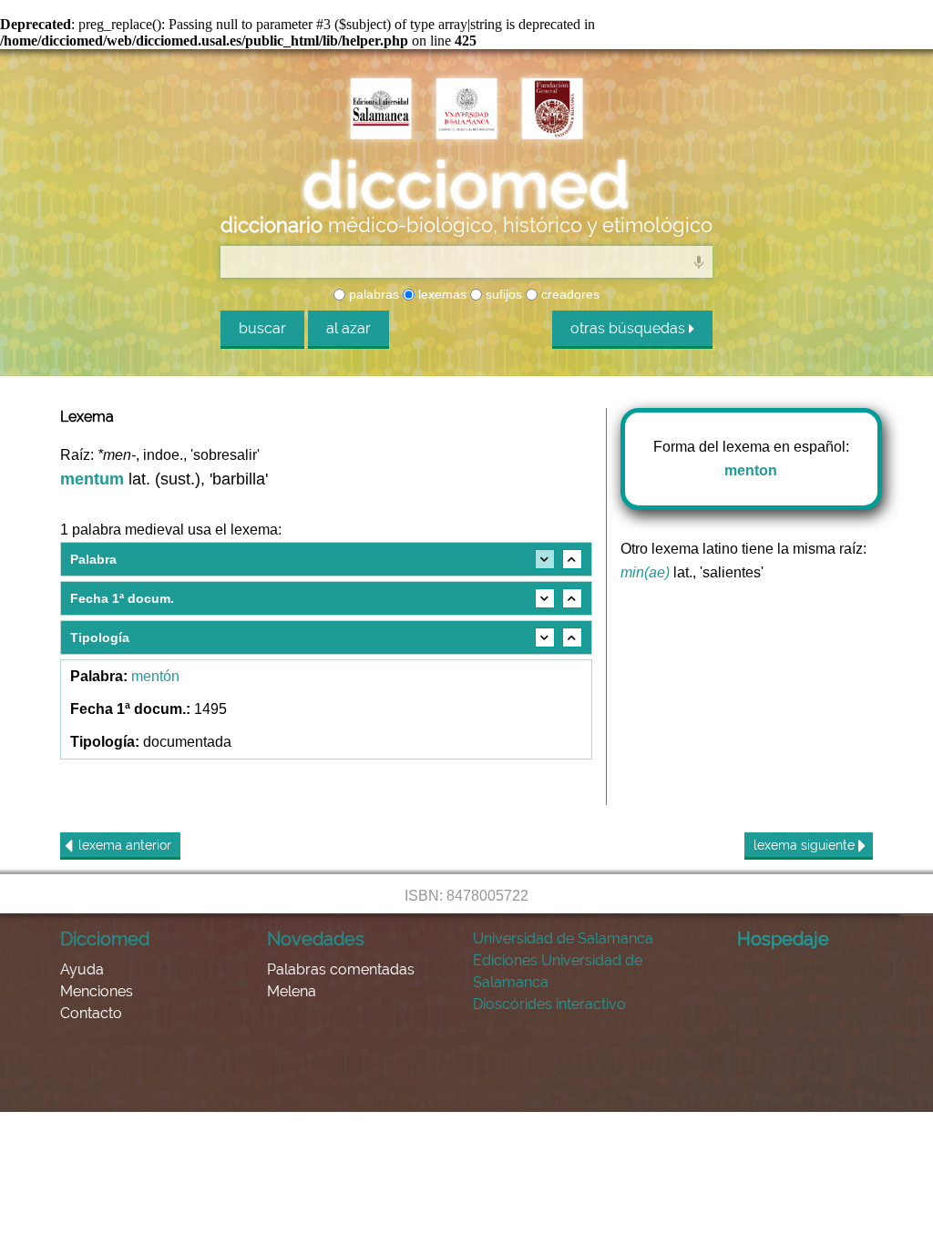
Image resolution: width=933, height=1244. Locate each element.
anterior (124, 845)
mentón (155, 676)
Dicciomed (104, 939)
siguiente (806, 845)
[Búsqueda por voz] (699, 261)
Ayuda (82, 969)
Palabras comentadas (341, 969)
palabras (372, 294)
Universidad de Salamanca (563, 938)
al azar (348, 328)
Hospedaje (783, 939)
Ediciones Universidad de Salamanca (557, 971)
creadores (569, 294)
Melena (291, 991)
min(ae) (645, 572)
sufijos (502, 294)
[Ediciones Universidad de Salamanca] (381, 108)
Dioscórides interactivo (549, 1004)
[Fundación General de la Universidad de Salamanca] (552, 108)
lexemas (440, 294)
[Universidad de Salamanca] (466, 108)
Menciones (96, 991)
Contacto (91, 1013)
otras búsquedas (629, 328)
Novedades (315, 939)
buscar (262, 328)
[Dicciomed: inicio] (466, 183)
